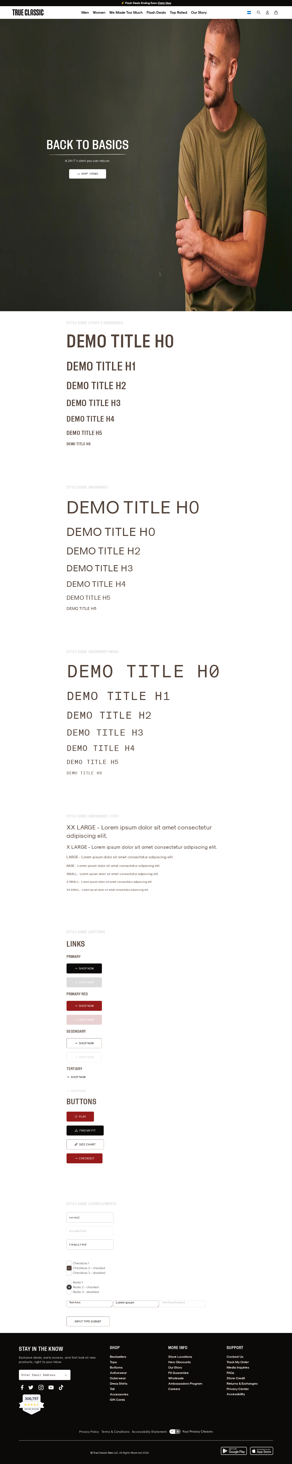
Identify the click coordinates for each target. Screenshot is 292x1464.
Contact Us (235, 1357)
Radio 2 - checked (86, 1287)
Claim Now (164, 3)
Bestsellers (118, 1357)
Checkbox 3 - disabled (89, 1272)
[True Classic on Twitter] (31, 1387)
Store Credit (236, 1378)
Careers (174, 1389)
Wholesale (176, 1378)
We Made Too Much (126, 12)
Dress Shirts (118, 1383)
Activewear (118, 1373)
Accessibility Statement (149, 1431)
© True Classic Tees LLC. (104, 1452)
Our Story (199, 12)
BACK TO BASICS (87, 145)
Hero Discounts (179, 1362)
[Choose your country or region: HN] (249, 12)
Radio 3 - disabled (86, 1292)
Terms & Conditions (116, 1431)
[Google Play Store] (234, 1451)
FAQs (230, 1373)
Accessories (119, 1394)
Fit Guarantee (178, 1373)
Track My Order (238, 1362)
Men (85, 12)
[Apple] (261, 1451)
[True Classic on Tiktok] (61, 1387)
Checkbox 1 (81, 1263)
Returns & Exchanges (242, 1383)
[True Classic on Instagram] (41, 1387)
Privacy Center (238, 1389)
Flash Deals (156, 12)
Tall (112, 1389)
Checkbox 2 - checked (89, 1268)
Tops (113, 1362)
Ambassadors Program (185, 1383)
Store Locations (180, 1357)
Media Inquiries (238, 1367)
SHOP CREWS (89, 173)
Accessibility (236, 1394)
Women (99, 12)
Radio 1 (78, 1282)
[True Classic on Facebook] (22, 1387)
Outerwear (118, 1378)
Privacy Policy (89, 1431)
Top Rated (178, 12)
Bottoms (116, 1367)
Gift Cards (117, 1400)
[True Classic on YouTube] (51, 1387)
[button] (276, 12)
